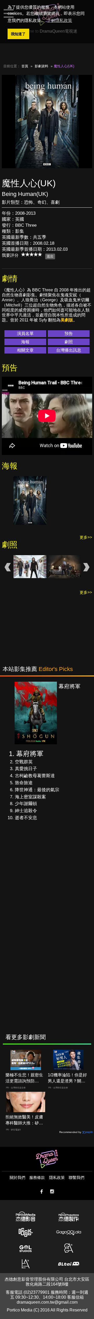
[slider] (31, 254)
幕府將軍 (29, 754)
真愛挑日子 (26, 768)
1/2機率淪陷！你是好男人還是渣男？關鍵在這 (67, 1078)
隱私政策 (57, 1177)
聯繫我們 (76, 1177)
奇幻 (41, 202)
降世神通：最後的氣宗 (37, 789)
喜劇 (55, 202)
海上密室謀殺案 (30, 796)
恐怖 (28, 202)
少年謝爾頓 (26, 803)
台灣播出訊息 (68, 350)
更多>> (86, 537)
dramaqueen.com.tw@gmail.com (47, 1302)
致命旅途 (24, 782)
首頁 (24, 66)
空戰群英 (24, 761)
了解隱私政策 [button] (59, 20)
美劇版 (67, 320)
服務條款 (37, 1177)
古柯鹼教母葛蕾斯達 (35, 775)
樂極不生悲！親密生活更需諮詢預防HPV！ (24, 1078)
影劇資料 (41, 66)
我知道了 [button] (18, 34)
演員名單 (25, 333)
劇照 (68, 342)
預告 (68, 333)
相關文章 (25, 350)
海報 (25, 342)
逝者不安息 (26, 817)
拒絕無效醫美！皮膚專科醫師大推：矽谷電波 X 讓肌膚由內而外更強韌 (24, 1120)
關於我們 (17, 1177)
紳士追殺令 (26, 810)
